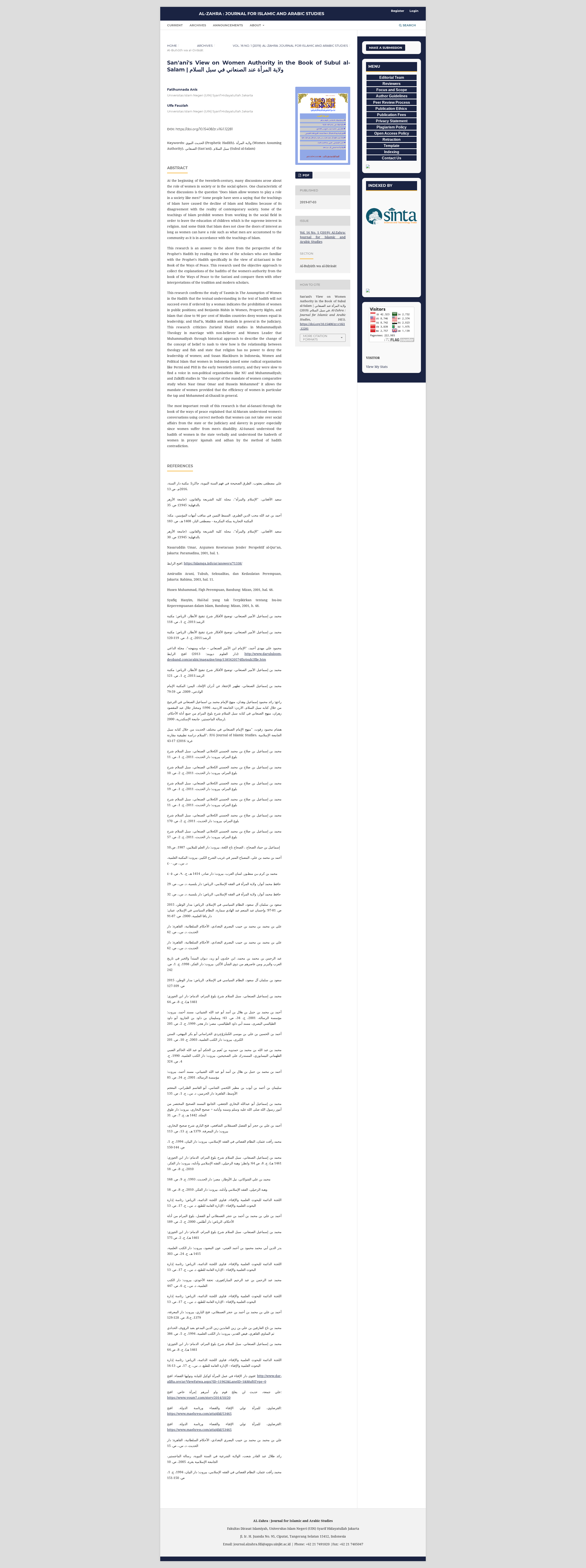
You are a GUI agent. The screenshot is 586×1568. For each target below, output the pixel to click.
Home (172, 45)
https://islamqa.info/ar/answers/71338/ (213, 563)
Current (175, 25)
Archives (198, 25)
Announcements (228, 25)
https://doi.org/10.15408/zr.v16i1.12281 (204, 129)
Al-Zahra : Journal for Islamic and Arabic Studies (261, 13)
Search (409, 25)
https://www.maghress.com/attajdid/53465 (199, 1413)
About (256, 25)
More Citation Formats (315, 337)
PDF (305, 175)
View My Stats (377, 366)
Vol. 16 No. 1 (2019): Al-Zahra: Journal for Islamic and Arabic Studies (290, 45)
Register (397, 11)
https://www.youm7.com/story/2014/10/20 (199, 1397)
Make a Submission (385, 47)
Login (414, 11)
